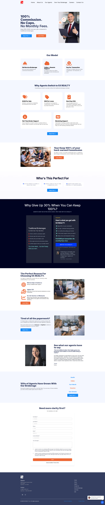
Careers (71, 2)
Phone (34, 426)
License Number (36, 435)
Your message (36, 440)
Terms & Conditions (49, 462)
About (75, 482)
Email (34, 431)
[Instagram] (25, 494)
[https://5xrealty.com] (22, 2)
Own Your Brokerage (60, 2)
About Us (40, 2)
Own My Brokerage (78, 488)
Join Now (76, 489)
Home (33, 2)
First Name (35, 416)
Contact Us (79, 2)
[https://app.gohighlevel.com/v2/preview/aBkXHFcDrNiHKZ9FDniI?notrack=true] (46, 477)
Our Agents (48, 2)
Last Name (35, 421)
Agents (75, 484)
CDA (75, 491)
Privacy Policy (56, 462)
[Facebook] (22, 494)
